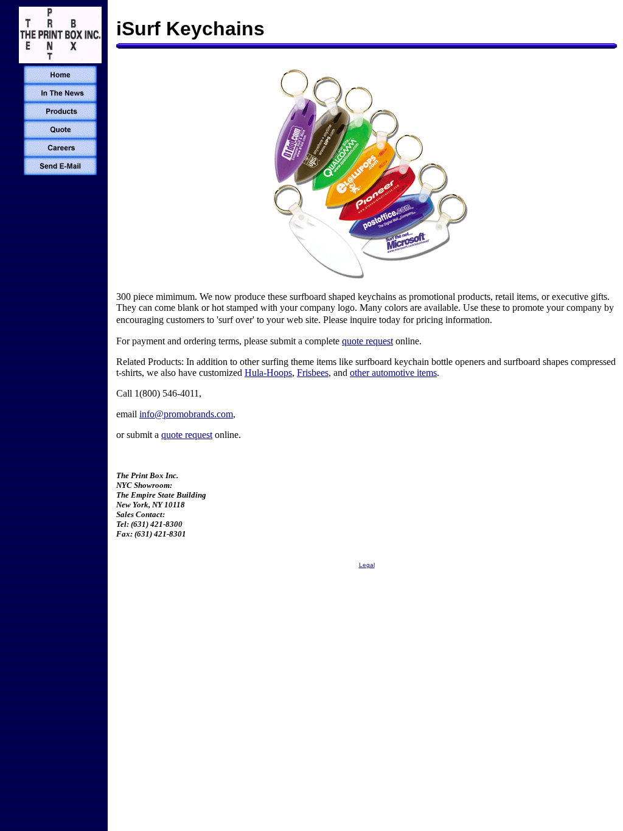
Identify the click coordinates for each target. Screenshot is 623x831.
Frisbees (313, 372)
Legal (367, 565)
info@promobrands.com (186, 414)
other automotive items (393, 372)
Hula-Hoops (268, 372)
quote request (367, 341)
